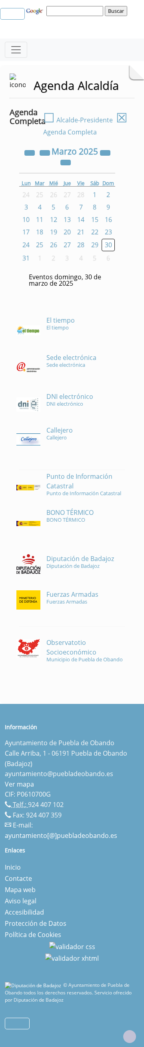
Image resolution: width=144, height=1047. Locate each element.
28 (80, 244)
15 (94, 219)
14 (80, 219)
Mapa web (20, 889)
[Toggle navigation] (16, 50)
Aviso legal (20, 901)
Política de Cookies (33, 934)
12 (53, 219)
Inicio (13, 867)
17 (26, 232)
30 (108, 244)
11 (39, 219)
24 (26, 244)
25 (39, 244)
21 (80, 232)
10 (26, 219)
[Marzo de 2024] (30, 152)
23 (108, 232)
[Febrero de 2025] (46, 152)
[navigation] (76, 11)
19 (53, 232)
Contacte (18, 878)
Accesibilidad (24, 912)
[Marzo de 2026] (105, 152)
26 (53, 244)
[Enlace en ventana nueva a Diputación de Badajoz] (34, 985)
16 (108, 219)
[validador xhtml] (72, 957)
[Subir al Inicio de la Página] (129, 1036)
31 (26, 258)
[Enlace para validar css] (72, 945)
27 (67, 244)
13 (67, 219)
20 (67, 232)
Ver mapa (19, 784)
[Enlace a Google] (35, 10)
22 (94, 232)
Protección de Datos (35, 923)
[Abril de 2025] (65, 161)
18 (39, 232)
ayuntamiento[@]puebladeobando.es (61, 835)
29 (94, 244)
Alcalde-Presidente (78, 120)
